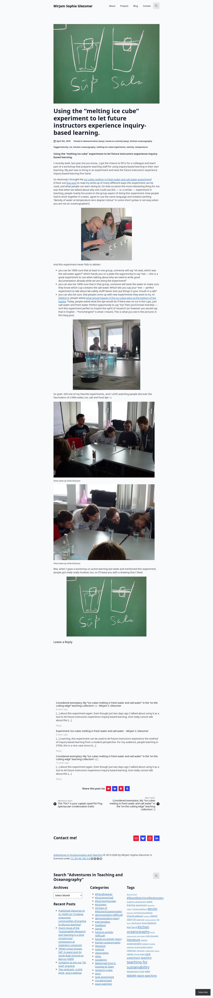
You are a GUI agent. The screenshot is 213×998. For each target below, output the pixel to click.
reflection (131, 950)
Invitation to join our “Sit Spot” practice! (72, 964)
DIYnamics (130, 913)
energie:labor (102, 921)
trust (141, 971)
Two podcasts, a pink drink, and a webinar (70, 971)
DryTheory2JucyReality (143, 913)
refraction (141, 951)
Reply (59, 725)
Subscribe (203, 992)
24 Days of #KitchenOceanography (108, 909)
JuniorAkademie (149, 923)
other (98, 956)
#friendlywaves (103, 894)
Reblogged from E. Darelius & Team (105, 965)
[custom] (136, 838)
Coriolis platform (139, 909)
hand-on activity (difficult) (104, 933)
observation (102, 952)
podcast (145, 944)
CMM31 (129, 909)
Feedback (100, 925)
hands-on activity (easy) (117, 141)
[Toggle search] (156, 5)
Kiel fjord (132, 927)
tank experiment (104, 977)
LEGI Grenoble (152, 936)
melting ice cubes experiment (111, 147)
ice (70, 147)
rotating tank (149, 951)
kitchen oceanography (141, 141)
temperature (141, 147)
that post (71, 183)
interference (136, 923)
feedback (147, 916)
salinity (130, 147)
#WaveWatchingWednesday (145, 898)
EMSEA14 (63, 298)
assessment (141, 905)
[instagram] (150, 838)
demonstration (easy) (93, 141)
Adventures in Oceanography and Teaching (78, 855)
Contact (147, 5)
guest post (140, 920)
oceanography (134, 943)
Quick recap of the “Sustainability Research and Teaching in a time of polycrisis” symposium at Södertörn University (72, 936)
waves (131, 975)
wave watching (103, 984)
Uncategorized (103, 980)
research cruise (104, 970)
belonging (151, 905)
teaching (146, 957)
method (99, 949)
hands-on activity (150, 920)
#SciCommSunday (105, 901)
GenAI (98, 928)
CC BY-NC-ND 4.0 (80, 858)
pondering (101, 959)
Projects (124, 5)
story (98, 973)
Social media (139, 954)
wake (147, 971)
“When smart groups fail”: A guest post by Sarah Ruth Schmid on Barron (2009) (71, 954)
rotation (156, 951)
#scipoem (100, 904)
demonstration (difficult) (109, 915)
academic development (136, 902)
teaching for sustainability (138, 965)
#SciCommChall (104, 897)
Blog (135, 5)
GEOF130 (131, 919)
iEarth (129, 923)
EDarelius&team (135, 916)
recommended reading (143, 947)
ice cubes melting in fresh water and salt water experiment (117, 179)
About (112, 5)
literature (100, 946)
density (64, 147)
